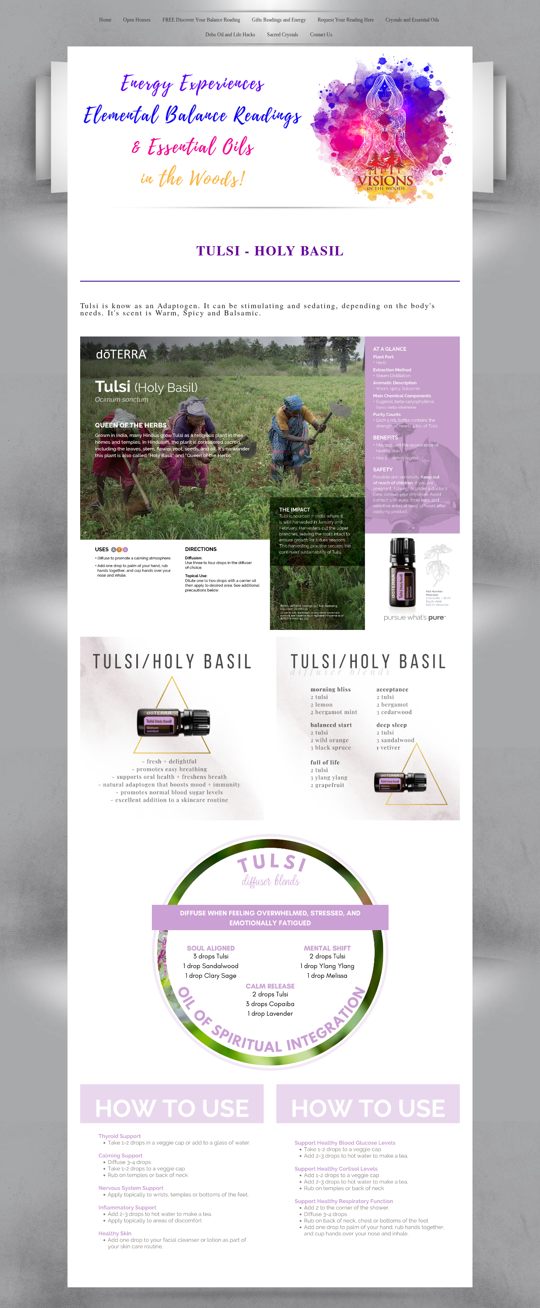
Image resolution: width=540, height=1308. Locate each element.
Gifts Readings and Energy (279, 20)
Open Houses (137, 20)
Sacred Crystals (282, 35)
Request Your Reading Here (346, 20)
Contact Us (321, 35)
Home (105, 20)
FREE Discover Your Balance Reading (201, 20)
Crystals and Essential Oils (412, 20)
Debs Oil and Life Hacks (230, 35)
